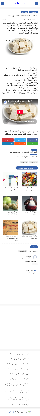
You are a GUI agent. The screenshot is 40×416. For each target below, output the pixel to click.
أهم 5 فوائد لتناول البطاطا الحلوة (20, 404)
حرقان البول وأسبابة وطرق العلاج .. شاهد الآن (17, 364)
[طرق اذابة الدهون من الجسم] (29, 203)
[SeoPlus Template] (29, 412)
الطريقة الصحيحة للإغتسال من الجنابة (19, 379)
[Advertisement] (20, 327)
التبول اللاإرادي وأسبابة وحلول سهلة (20, 359)
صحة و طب (34, 12)
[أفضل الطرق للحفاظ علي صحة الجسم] (10, 179)
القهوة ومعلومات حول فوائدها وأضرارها (19, 374)
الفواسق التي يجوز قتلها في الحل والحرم (18, 354)
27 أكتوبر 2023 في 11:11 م (25, 258)
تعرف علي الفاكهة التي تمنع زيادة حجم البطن (17, 369)
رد (34, 264)
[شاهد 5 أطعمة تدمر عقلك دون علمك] (29, 227)
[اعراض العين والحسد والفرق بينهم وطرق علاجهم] (10, 227)
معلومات (24, 12)
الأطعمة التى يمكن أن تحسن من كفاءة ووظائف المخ (30, 190)
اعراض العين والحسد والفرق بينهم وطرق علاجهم (12, 238)
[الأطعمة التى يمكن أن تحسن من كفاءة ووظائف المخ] (29, 179)
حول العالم (20, 2)
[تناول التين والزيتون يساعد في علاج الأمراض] (10, 203)
